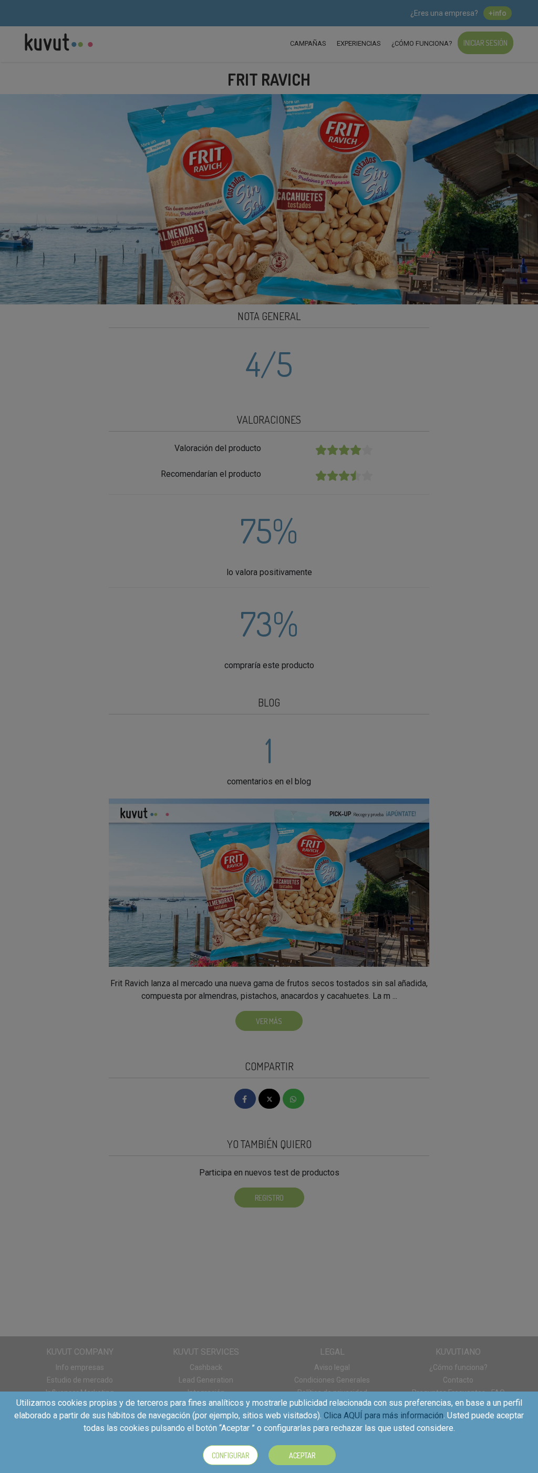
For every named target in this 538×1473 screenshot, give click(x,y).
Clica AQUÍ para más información (383, 1415)
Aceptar (302, 1455)
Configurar (230, 1455)
